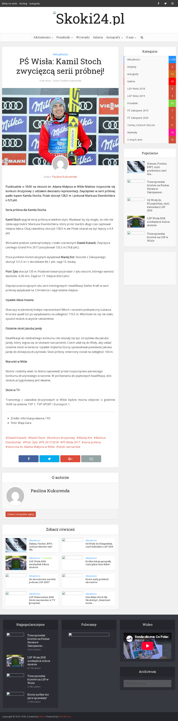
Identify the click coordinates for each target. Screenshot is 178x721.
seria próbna (92, 442)
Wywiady (83, 37)
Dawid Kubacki (17, 438)
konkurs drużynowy (62, 438)
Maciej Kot (85, 438)
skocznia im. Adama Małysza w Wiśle (31, 447)
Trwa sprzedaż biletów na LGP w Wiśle (157, 237)
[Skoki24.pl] (89, 17)
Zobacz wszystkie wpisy (20, 514)
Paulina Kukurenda (70, 80)
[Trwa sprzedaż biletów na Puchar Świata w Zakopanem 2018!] (137, 185)
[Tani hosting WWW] (89, 638)
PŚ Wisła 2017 (71, 442)
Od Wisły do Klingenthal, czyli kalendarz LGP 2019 (99, 545)
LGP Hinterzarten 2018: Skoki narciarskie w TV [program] (42, 600)
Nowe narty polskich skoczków (97, 581)
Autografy (34, 3)
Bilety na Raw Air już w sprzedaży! (38, 696)
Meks (42, 716)
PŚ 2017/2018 (50, 442)
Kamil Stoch (37, 438)
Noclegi (23, 3)
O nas (130, 37)
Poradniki (63, 37)
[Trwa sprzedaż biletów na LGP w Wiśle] (137, 237)
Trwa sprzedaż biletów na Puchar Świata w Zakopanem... (158, 187)
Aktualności (42, 37)
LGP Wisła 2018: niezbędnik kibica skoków (39, 564)
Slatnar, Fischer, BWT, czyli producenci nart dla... (41, 546)
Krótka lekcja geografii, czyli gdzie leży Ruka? (98, 563)
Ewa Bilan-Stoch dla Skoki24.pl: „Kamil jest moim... (98, 600)
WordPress (65, 716)
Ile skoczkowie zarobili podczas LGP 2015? (42, 581)
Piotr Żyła (31, 442)
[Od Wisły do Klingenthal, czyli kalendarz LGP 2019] (137, 203)
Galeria (98, 37)
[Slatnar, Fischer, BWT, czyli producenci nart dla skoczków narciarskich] (137, 167)
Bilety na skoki (9, 3)
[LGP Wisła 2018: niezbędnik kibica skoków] (137, 222)
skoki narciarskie (69, 447)
